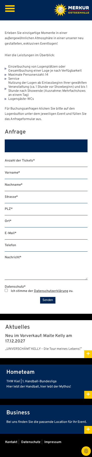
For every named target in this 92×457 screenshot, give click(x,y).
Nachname (14, 185)
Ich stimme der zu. (41, 291)
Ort (8, 221)
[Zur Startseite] (71, 10)
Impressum (52, 442)
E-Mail (11, 233)
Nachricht (13, 257)
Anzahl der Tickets (20, 161)
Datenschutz (15, 287)
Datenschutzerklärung (51, 291)
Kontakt (11, 442)
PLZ (9, 209)
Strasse (11, 197)
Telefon (10, 245)
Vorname (12, 173)
